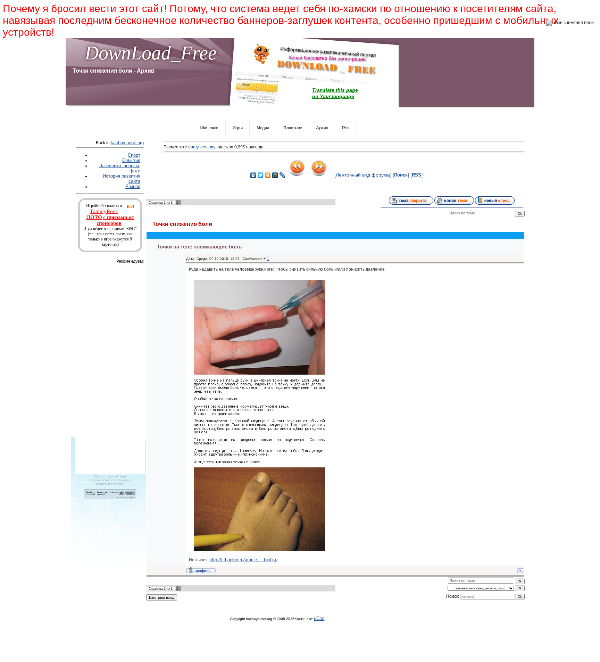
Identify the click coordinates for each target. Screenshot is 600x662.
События (131, 160)
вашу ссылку (202, 146)
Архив (322, 127)
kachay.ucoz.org (127, 142)
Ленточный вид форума (363, 175)
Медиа (263, 127)
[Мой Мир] (275, 175)
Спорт (134, 155)
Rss (345, 127)
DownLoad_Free (151, 53)
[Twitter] (260, 175)
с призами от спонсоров (115, 220)
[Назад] (297, 174)
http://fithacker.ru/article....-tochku (243, 559)
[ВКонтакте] (253, 175)
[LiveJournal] (282, 175)
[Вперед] (318, 174)
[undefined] (110, 497)
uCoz (319, 618)
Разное (132, 186)
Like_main (209, 127)
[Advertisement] (117, 369)
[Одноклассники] (268, 175)
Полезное (292, 127)
